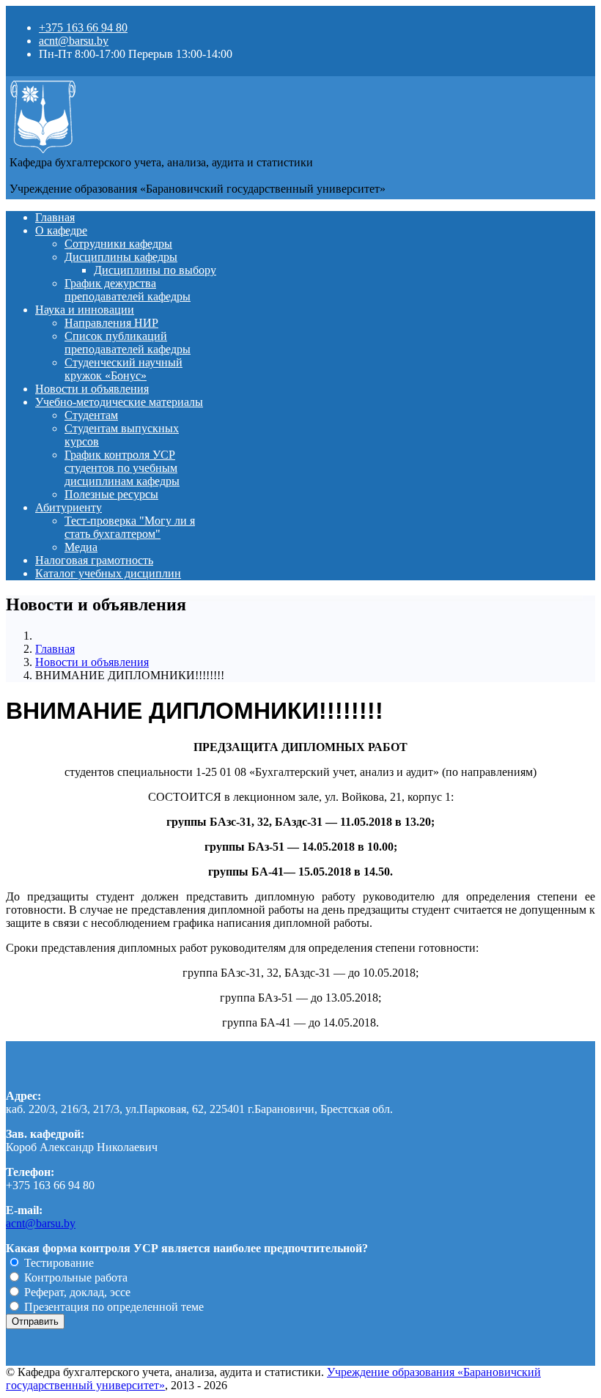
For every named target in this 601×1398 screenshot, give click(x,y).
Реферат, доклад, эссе (75, 1292)
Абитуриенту (68, 507)
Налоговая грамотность (94, 560)
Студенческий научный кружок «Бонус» (123, 369)
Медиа (80, 547)
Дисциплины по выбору (155, 270)
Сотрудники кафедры (118, 243)
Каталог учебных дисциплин (108, 573)
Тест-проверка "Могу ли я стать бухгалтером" (129, 527)
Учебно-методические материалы (119, 402)
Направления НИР (111, 323)
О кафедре (61, 230)
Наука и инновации (84, 309)
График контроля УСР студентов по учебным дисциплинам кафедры (122, 467)
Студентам (91, 415)
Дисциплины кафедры (120, 257)
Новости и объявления (92, 388)
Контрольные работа (74, 1277)
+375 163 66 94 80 (83, 27)
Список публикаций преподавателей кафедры (127, 342)
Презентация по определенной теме (112, 1307)
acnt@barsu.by (73, 40)
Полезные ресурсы (111, 494)
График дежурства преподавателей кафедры (127, 290)
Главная (55, 217)
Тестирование (57, 1263)
